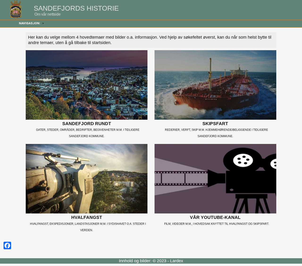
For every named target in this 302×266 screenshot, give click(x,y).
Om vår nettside (47, 14)
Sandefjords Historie (76, 8)
